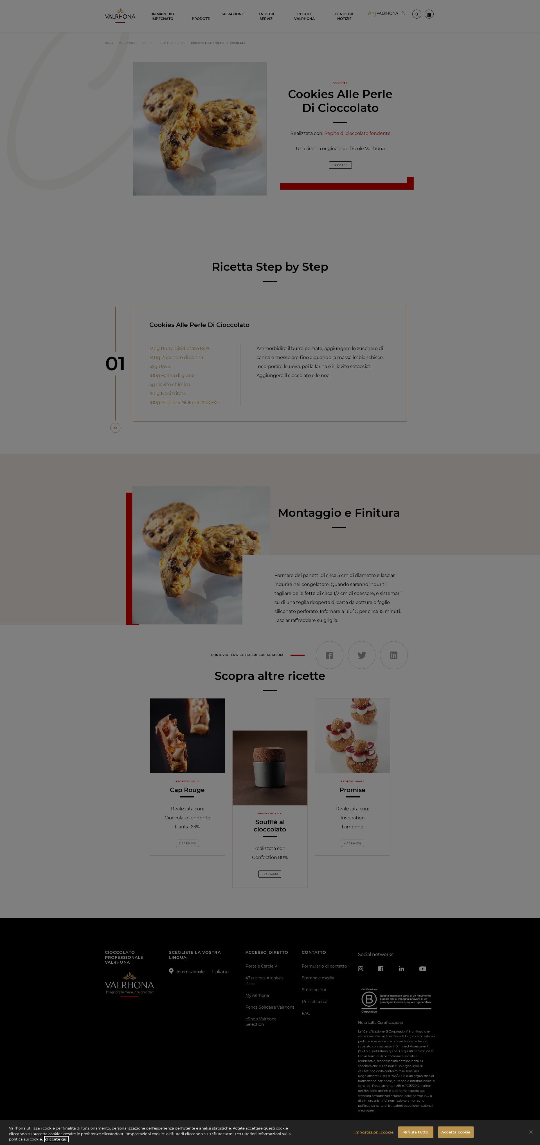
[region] (270, 1132)
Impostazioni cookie (373, 1132)
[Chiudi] (531, 1132)
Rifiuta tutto (415, 1132)
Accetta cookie (456, 1132)
